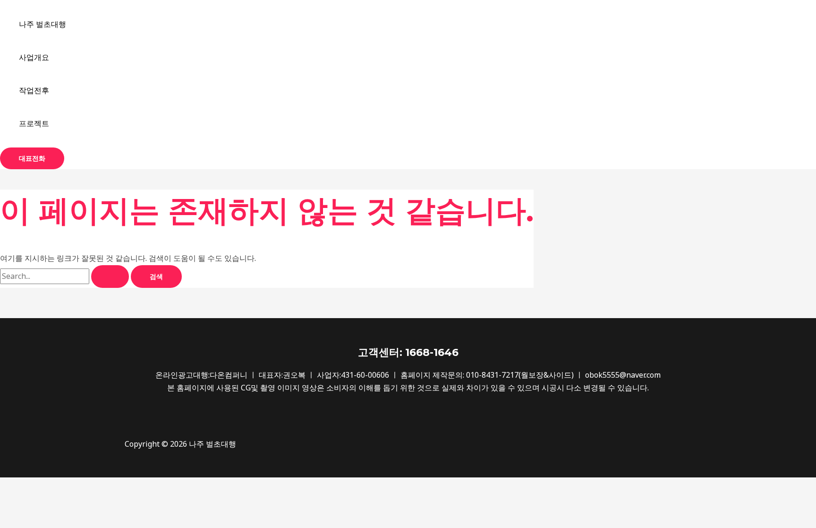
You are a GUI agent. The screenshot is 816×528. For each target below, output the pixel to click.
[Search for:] (65, 276)
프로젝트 (34, 123)
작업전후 (34, 90)
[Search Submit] (110, 276)
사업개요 (34, 57)
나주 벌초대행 (42, 24)
